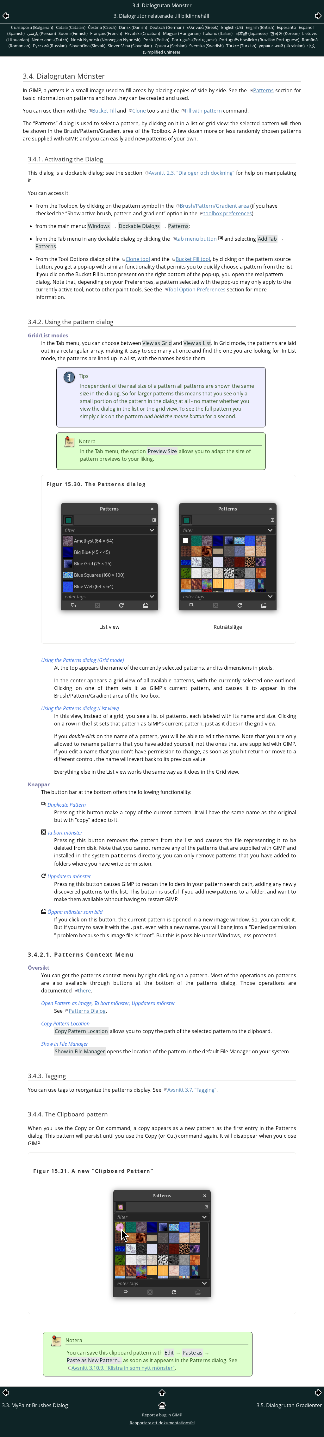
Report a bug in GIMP (162, 1415)
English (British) (260, 27)
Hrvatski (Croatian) (142, 33)
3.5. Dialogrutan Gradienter (289, 1405)
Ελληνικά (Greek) (202, 27)
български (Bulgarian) (32, 27)
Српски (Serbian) (171, 46)
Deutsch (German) (167, 27)
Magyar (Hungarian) (182, 33)
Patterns (263, 90)
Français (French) (106, 33)
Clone (139, 110)
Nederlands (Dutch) (50, 39)
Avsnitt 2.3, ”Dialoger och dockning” (191, 172)
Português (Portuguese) (194, 39)
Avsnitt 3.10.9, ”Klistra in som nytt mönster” (123, 1367)
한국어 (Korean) (285, 33)
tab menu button (196, 238)
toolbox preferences (227, 213)
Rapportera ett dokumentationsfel (162, 1423)
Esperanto (286, 27)
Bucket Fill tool (193, 259)
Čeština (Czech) (102, 27)
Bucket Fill (104, 110)
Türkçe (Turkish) (241, 46)
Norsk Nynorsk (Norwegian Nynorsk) (105, 39)
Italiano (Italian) (218, 33)
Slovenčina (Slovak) (87, 46)
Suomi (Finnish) (73, 33)
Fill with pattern (203, 110)
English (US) (232, 27)
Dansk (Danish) (133, 27)
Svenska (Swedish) (206, 46)
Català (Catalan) (70, 27)
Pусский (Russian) (50, 46)
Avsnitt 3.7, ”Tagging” (191, 1089)
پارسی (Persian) (41, 33)
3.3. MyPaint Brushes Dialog (35, 1405)
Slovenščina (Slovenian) (130, 46)
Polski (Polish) (156, 39)
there (84, 990)
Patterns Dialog (87, 1010)
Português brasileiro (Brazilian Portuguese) (259, 39)
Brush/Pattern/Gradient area (214, 205)
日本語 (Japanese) (251, 33)
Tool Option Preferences (197, 289)
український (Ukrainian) (282, 46)
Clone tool (138, 259)
